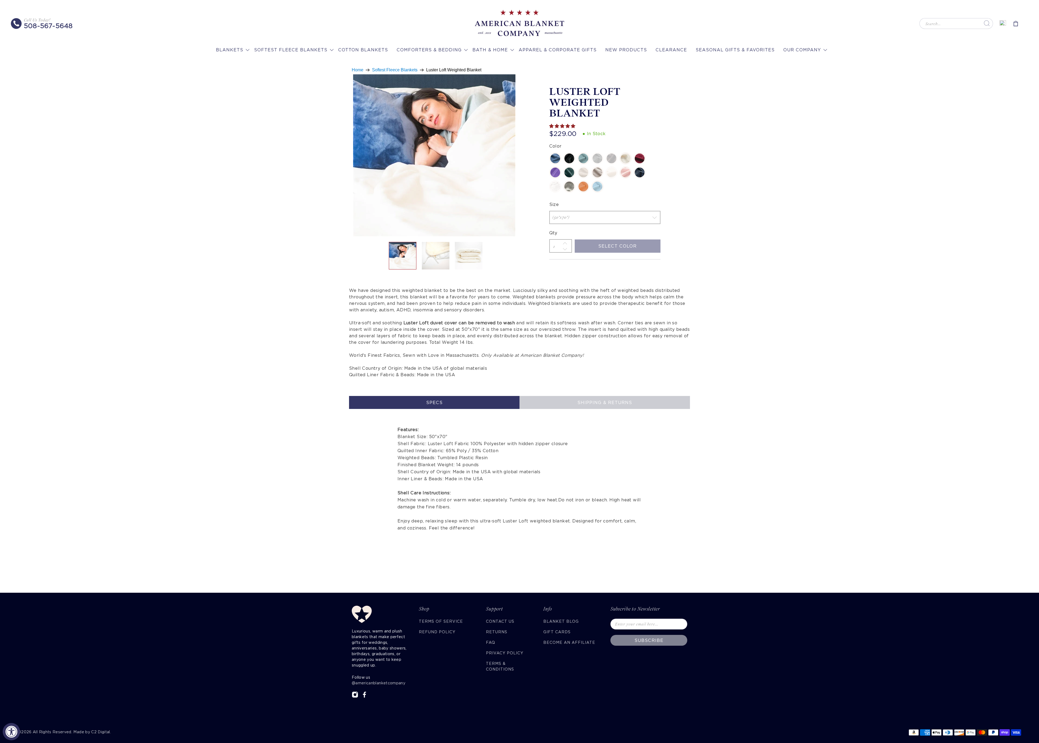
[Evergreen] (569, 172)
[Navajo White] (611, 172)
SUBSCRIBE (648, 640)
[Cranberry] (640, 158)
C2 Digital (100, 732)
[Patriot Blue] (640, 172)
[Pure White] (555, 186)
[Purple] (555, 172)
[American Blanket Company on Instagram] (355, 696)
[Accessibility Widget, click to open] (11, 731)
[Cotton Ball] (626, 158)
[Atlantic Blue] (555, 158)
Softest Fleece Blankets (290, 49)
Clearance (671, 49)
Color (555, 146)
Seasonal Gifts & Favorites (735, 49)
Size (554, 204)
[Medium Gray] (569, 186)
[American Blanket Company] (519, 23)
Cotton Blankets (363, 49)
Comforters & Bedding (429, 49)
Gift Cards (557, 632)
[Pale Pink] (626, 172)
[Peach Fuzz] (583, 186)
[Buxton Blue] (583, 158)
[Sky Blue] (597, 186)
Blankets (229, 49)
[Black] (569, 158)
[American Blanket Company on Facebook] (364, 696)
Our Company (802, 49)
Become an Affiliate (569, 642)
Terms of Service (441, 621)
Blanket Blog (561, 621)
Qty (553, 232)
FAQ (490, 642)
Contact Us (500, 621)
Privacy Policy (504, 653)
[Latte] (583, 172)
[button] (562, 126)
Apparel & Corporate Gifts (558, 49)
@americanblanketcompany (378, 683)
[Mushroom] (597, 172)
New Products (626, 49)
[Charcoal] (597, 158)
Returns (496, 632)
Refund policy (437, 632)
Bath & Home (490, 49)
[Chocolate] (611, 158)
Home (357, 70)
